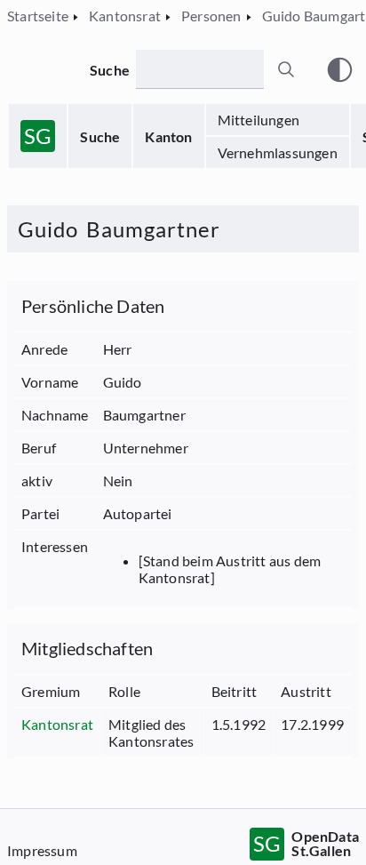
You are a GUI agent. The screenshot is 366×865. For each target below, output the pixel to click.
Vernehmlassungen (278, 152)
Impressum (42, 850)
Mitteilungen (258, 119)
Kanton (168, 136)
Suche (100, 136)
